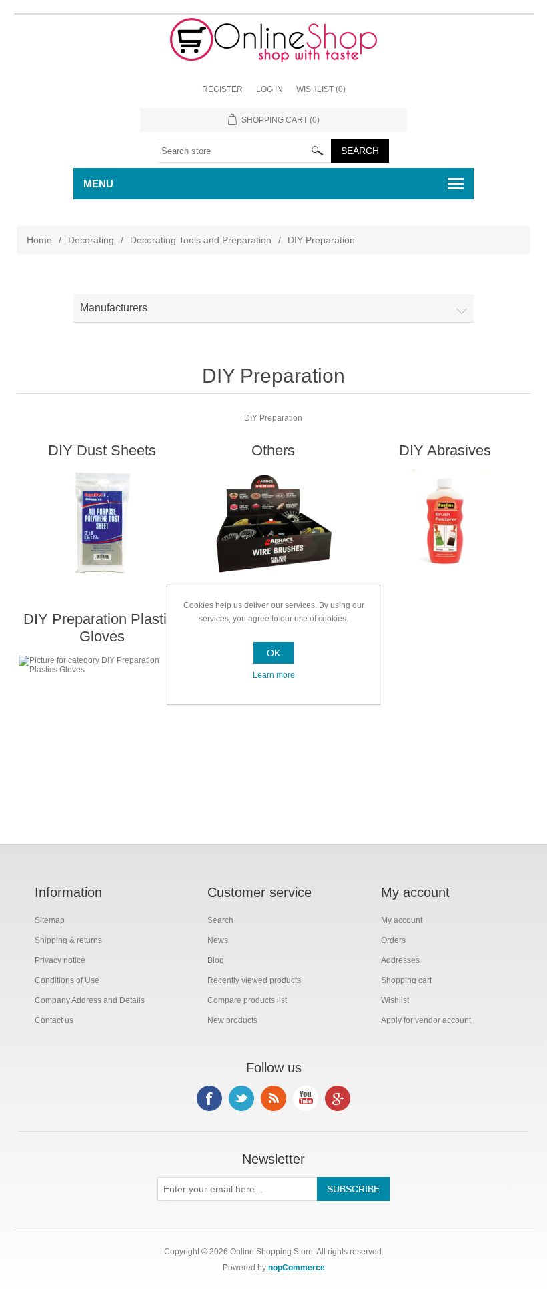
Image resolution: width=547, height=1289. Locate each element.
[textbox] (245, 151)
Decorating (91, 240)
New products (232, 1020)
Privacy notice (60, 960)
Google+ (337, 1098)
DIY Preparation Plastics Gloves (102, 628)
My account (401, 920)
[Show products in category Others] (273, 523)
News (217, 940)
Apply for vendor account (426, 1020)
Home (39, 240)
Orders (393, 940)
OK (273, 653)
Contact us (54, 1020)
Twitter (241, 1098)
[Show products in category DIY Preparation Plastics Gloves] (102, 710)
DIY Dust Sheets (102, 450)
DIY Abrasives (445, 450)
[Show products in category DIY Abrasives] (445, 523)
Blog (215, 960)
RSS (273, 1098)
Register (222, 89)
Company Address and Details (90, 1000)
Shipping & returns (68, 940)
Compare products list (247, 1000)
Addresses (400, 960)
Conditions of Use (67, 980)
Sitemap (50, 920)
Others (273, 450)
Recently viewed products (254, 980)
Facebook (209, 1098)
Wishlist (395, 1000)
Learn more (274, 675)
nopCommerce (296, 1267)
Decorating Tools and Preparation (200, 240)
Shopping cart (406, 980)
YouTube (305, 1098)
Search (220, 920)
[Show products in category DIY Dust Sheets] (102, 523)
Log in (269, 89)
